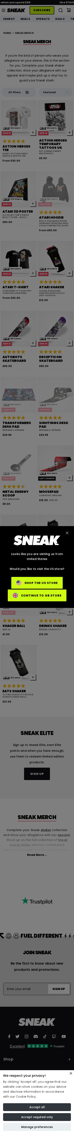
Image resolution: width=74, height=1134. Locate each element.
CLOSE (59, 581)
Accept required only (37, 1117)
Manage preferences (37, 1127)
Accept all (37, 1107)
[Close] (71, 1073)
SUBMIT (28, 581)
